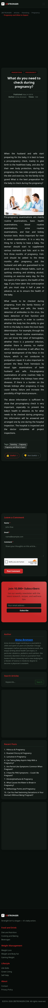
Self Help (5, 975)
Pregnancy (36, 13)
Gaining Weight (7, 957)
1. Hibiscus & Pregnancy (14, 749)
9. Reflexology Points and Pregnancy (19, 789)
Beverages (5, 939)
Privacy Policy (7, 989)
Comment (8, 542)
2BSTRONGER (6, 13)
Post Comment (13, 571)
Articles (16, 13)
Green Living (6, 971)
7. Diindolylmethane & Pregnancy (18, 779)
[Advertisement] (24, 42)
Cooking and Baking (9, 936)
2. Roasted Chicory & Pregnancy (17, 753)
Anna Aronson (24, 639)
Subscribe (24, 610)
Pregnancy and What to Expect (15, 447)
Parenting (25, 13)
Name (7, 523)
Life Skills (5, 968)
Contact (4, 986)
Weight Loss (6, 950)
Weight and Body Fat (10, 954)
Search (39, 682)
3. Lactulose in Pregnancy (15, 756)
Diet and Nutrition (9, 932)
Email (7, 532)
